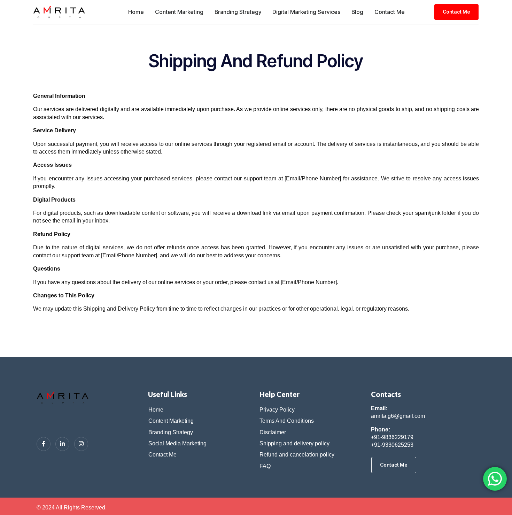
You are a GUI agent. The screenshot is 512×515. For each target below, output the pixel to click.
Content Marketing (179, 11)
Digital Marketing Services (306, 11)
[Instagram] (81, 444)
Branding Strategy (238, 11)
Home (136, 11)
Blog (357, 11)
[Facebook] (44, 444)
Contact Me (389, 11)
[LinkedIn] (62, 444)
